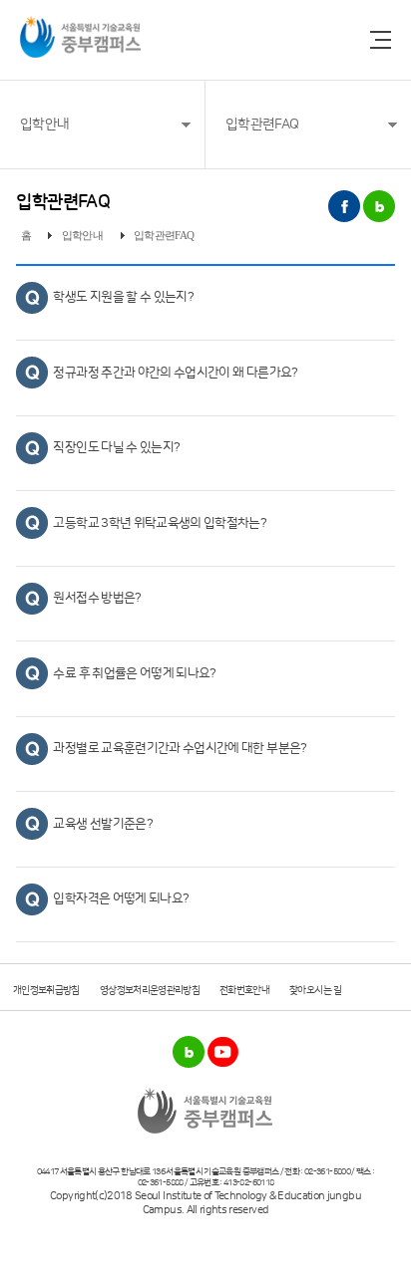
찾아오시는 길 (315, 990)
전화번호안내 (244, 990)
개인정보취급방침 (46, 990)
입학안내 (44, 124)
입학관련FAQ (261, 124)
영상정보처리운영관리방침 (150, 990)
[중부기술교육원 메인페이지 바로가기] (80, 36)
